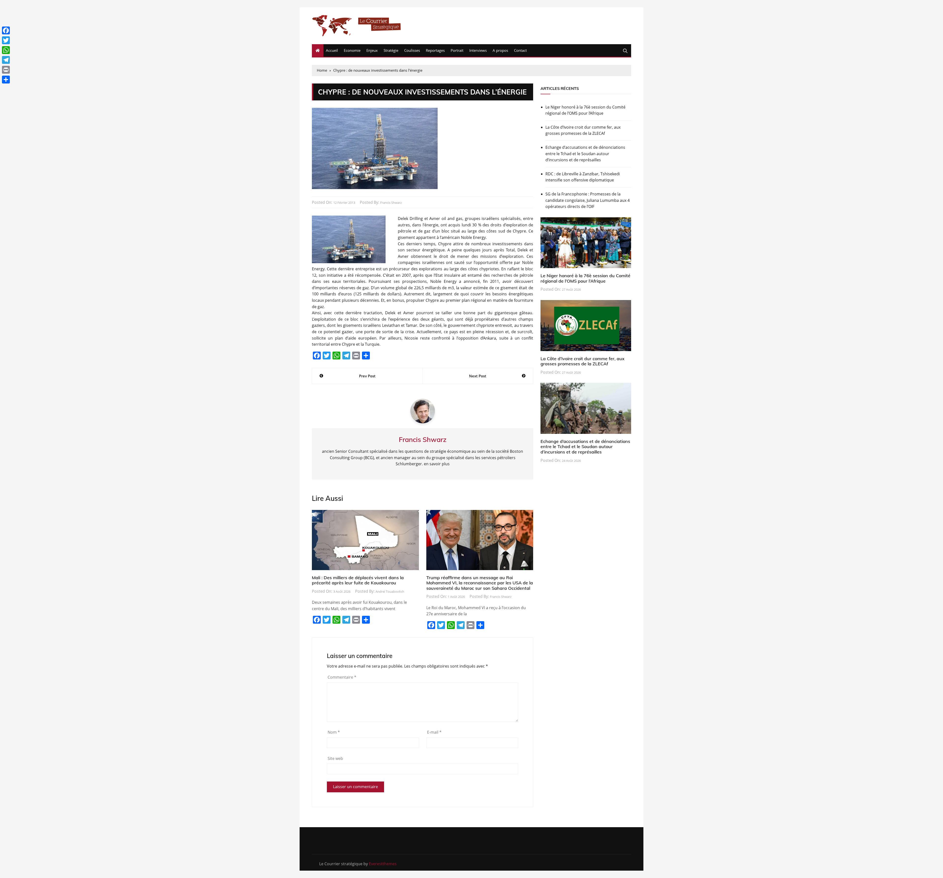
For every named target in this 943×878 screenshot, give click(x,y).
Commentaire (342, 677)
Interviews (478, 50)
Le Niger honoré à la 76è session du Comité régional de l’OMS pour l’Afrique (585, 110)
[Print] (6, 70)
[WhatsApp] (6, 50)
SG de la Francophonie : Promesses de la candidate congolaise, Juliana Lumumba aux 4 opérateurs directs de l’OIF (587, 200)
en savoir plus (437, 463)
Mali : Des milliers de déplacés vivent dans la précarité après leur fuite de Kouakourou (358, 580)
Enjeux (372, 50)
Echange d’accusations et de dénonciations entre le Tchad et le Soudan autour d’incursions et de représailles (585, 154)
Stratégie (391, 50)
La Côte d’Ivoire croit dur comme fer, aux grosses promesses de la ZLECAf (583, 130)
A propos (500, 50)
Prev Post (367, 375)
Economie (352, 50)
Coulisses (412, 50)
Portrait (457, 50)
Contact (520, 50)
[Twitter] (6, 40)
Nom (334, 732)
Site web (335, 758)
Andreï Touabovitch (389, 591)
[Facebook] (6, 30)
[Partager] (6, 79)
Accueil (332, 50)
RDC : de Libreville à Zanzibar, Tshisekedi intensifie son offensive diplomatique (582, 177)
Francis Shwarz (391, 202)
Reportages (435, 50)
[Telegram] (6, 60)
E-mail (434, 732)
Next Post (477, 375)
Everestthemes (383, 863)
